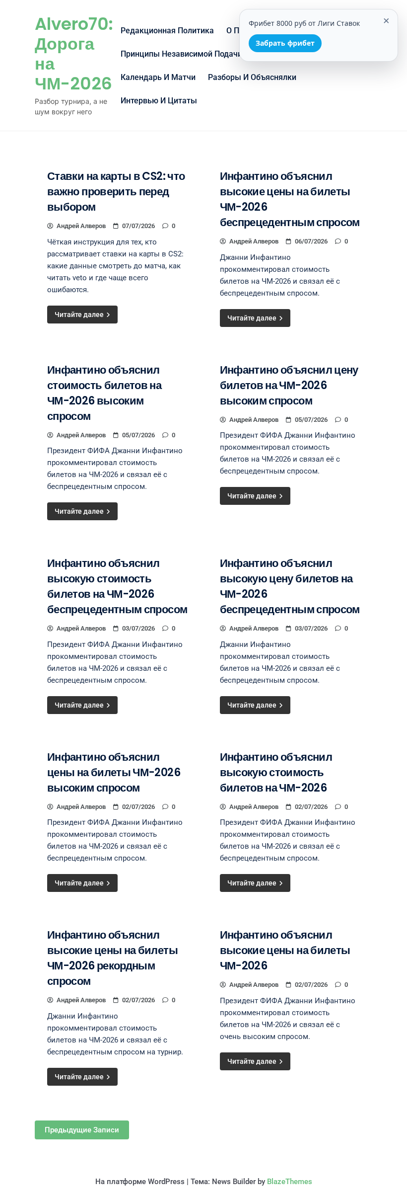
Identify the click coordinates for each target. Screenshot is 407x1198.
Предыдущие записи (82, 1129)
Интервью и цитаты (159, 100)
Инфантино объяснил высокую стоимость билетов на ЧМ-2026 (276, 772)
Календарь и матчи (158, 77)
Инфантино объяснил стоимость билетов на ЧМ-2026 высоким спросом (104, 393)
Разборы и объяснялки (252, 77)
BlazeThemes (289, 1181)
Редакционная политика (167, 30)
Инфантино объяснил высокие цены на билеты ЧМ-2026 (285, 950)
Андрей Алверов (81, 226)
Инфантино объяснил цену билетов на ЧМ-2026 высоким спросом (289, 385)
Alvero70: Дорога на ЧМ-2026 (74, 53)
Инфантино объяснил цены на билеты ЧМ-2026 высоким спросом (113, 772)
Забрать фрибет (285, 43)
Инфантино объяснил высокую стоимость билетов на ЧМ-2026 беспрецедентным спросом (117, 586)
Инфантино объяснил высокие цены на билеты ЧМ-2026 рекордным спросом (112, 958)
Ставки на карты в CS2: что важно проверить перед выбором (116, 191)
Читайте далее (80, 315)
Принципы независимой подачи (181, 54)
